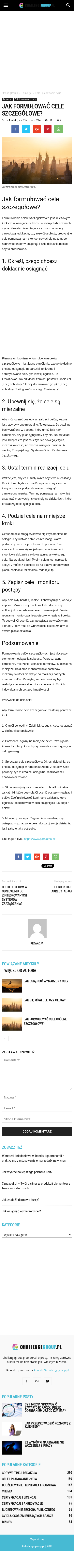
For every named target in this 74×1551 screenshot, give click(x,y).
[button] (68, 5)
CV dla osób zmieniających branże (27, 1516)
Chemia (7, 1491)
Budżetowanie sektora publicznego (28, 1510)
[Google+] (37, 1381)
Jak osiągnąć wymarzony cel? (46, 981)
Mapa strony (37, 1539)
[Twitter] (48, 1381)
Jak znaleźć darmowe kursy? (20, 1200)
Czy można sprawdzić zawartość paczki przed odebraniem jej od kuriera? (45, 1407)
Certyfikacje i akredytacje (22, 1503)
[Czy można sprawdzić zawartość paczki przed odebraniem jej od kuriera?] (12, 1410)
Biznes (7, 1522)
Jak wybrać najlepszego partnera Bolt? (27, 1172)
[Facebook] (26, 1381)
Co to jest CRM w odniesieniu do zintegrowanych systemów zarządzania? (14, 895)
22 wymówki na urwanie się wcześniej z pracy (44, 1443)
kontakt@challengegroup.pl (51, 1370)
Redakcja (14, 120)
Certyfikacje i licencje (19, 1497)
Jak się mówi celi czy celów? (45, 1000)
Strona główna (10, 93)
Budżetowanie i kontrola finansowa (29, 1485)
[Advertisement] (37, 50)
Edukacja (7, 99)
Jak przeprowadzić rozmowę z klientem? (48, 1424)
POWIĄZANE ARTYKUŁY (20, 963)
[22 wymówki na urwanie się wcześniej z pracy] (12, 1448)
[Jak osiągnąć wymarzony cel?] (12, 986)
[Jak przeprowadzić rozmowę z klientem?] (12, 1429)
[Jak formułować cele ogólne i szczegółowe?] (12, 1024)
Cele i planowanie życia (25, 99)
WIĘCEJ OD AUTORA (20, 970)
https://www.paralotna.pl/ (39, 838)
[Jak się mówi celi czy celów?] (12, 1005)
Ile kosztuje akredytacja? (62, 889)
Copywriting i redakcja (19, 1473)
